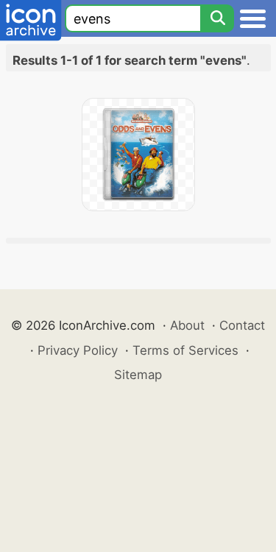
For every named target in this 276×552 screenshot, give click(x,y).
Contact (242, 325)
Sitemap (138, 374)
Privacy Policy (78, 350)
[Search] (217, 18)
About (187, 325)
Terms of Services (185, 350)
